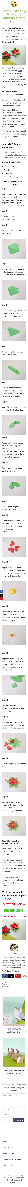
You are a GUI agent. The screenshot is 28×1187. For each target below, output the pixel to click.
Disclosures (8, 1147)
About (5, 1141)
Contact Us (7, 1165)
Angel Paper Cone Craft (11, 848)
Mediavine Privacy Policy (13, 1159)
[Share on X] (11, 976)
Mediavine (14, 1182)
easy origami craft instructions (14, 155)
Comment (18, 1120)
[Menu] (3, 4)
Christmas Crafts (6, 986)
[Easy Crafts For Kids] (14, 4)
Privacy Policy (8, 1153)
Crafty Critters (7, 983)
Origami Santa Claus (10, 877)
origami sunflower (16, 100)
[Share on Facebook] (5, 976)
